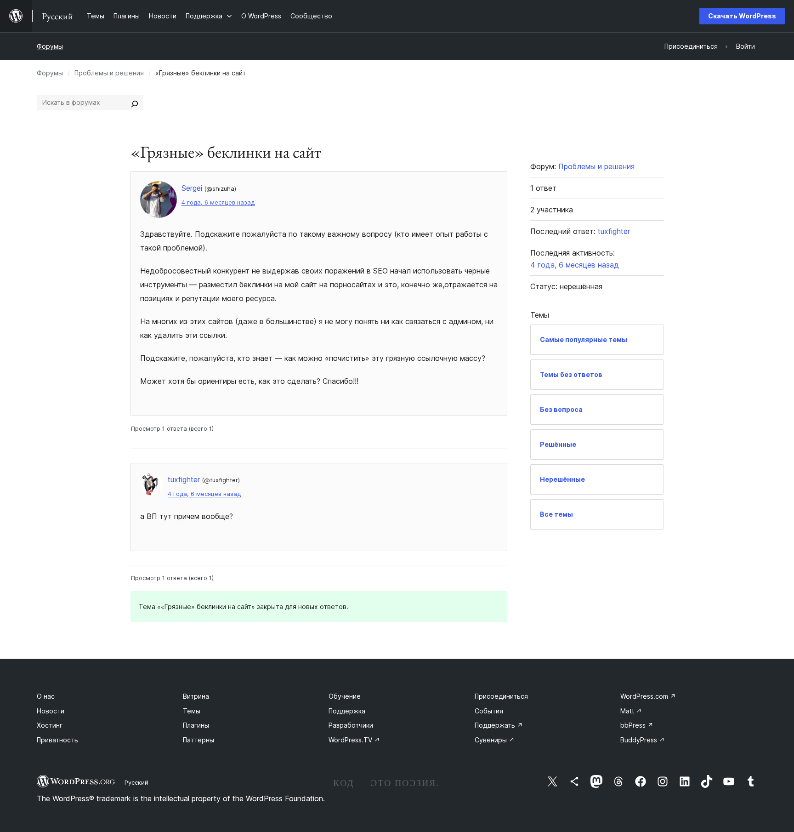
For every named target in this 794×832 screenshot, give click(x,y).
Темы (191, 711)
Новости (50, 711)
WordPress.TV (354, 740)
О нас (46, 696)
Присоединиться (501, 696)
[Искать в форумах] (134, 102)
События (489, 711)
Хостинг (49, 725)
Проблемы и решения (109, 73)
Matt (631, 711)
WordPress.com (648, 696)
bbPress (636, 725)
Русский (136, 782)
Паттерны (198, 740)
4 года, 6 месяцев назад (218, 202)
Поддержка (347, 711)
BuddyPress (642, 740)
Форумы (50, 46)
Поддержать (499, 725)
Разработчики (351, 725)
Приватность (57, 740)
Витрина (196, 696)
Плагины (196, 725)
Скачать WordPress (742, 16)
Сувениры (495, 740)
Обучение (345, 696)
